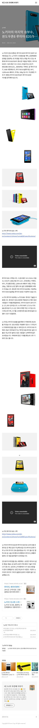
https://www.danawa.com (13, 599)
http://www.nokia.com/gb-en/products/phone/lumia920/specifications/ (19, 535)
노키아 (5, 625)
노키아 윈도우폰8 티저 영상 (10, 634)
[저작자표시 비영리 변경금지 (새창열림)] (25, 618)
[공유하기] (8, 618)
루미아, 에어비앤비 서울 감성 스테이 (13, 586)
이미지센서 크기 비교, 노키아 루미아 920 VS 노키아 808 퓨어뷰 (14, 629)
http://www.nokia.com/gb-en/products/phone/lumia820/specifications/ (19, 234)
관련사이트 (5, 717)
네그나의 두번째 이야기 (10, 3)
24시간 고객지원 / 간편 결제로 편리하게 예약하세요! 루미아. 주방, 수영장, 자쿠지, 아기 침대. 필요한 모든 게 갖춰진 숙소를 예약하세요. (13, 590)
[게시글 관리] (11, 618)
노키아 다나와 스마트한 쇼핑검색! (12, 602)
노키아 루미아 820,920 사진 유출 (12, 637)
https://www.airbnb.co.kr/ (13, 583)
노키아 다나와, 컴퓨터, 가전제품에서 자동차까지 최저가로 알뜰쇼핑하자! (13, 606)
